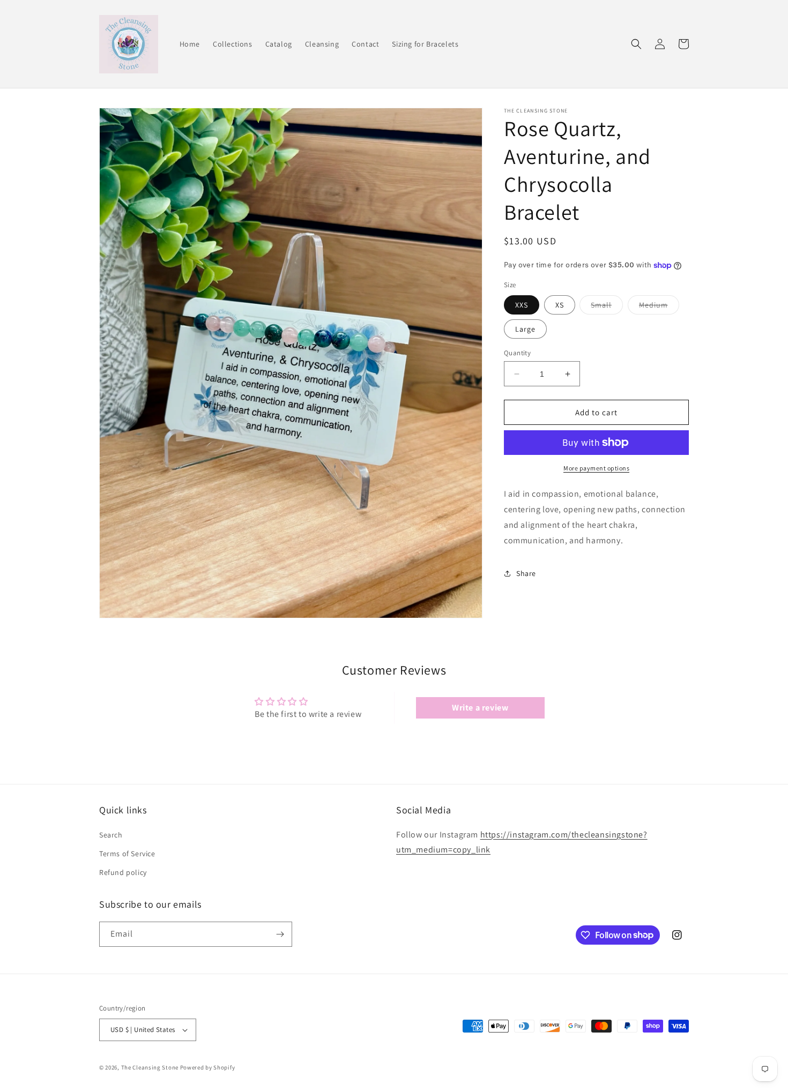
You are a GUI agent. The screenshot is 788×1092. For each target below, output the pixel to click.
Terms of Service (127, 853)
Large (525, 329)
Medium (659, 307)
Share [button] (526, 573)
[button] (636, 44)
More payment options (596, 468)
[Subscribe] (280, 934)
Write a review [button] (480, 707)
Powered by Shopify (207, 1067)
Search (111, 835)
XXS (521, 305)
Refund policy (123, 872)
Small (607, 307)
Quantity (517, 352)
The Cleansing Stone (150, 1067)
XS (559, 305)
